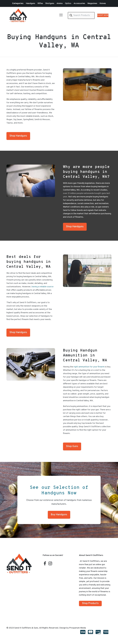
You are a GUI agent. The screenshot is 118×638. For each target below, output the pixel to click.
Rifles (40, 3)
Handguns (30, 3)
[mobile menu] (61, 15)
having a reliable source (42, 286)
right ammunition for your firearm (89, 367)
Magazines (92, 3)
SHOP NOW (102, 15)
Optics (68, 3)
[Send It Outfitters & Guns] (18, 15)
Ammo (60, 3)
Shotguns (49, 3)
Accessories (79, 3)
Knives (103, 3)
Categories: (18, 3)
